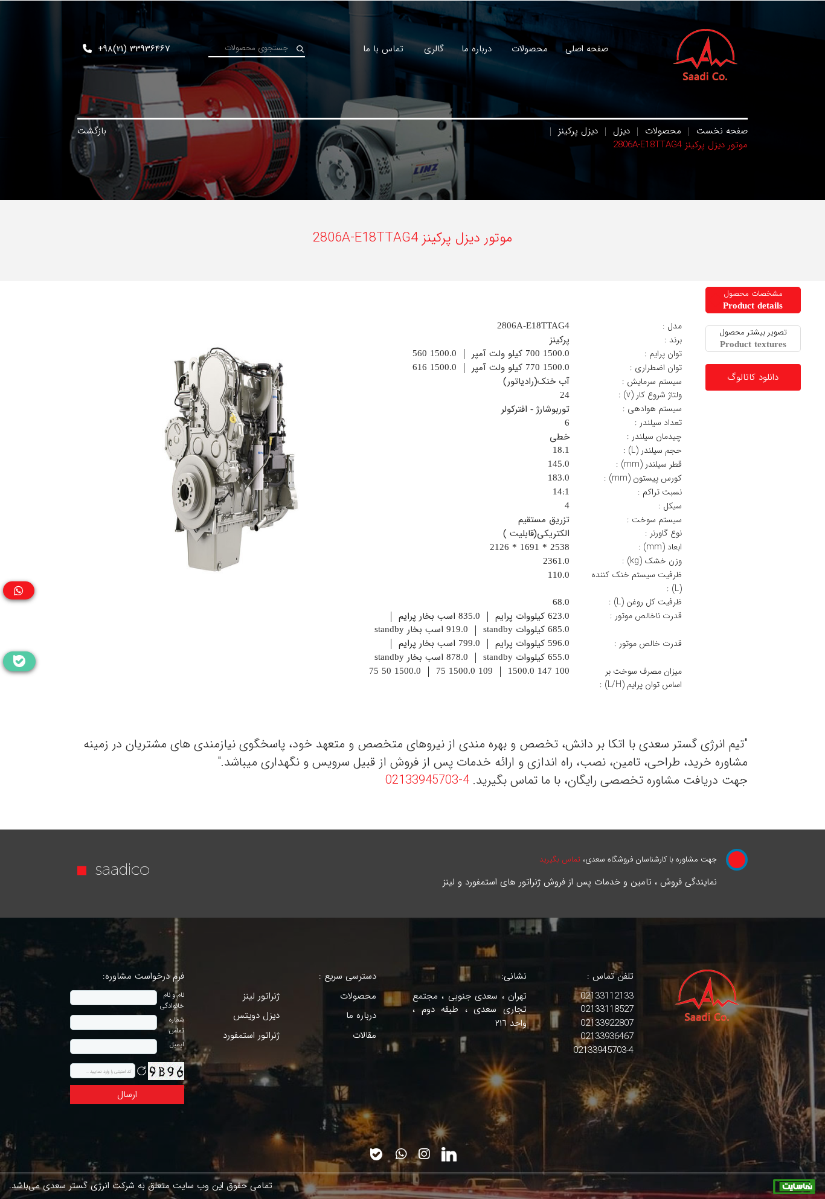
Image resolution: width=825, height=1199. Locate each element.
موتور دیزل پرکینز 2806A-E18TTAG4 (680, 145)
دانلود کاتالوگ (752, 377)
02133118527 (607, 1009)
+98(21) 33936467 (132, 49)
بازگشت (91, 131)
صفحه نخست (720, 131)
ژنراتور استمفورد (251, 1035)
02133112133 (607, 996)
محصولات (661, 131)
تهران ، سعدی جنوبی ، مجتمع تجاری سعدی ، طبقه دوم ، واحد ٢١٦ (469, 1010)
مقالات (364, 1035)
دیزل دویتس (256, 1015)
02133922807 (607, 1023)
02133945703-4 (427, 781)
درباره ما (361, 1015)
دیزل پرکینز (576, 131)
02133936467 (607, 1036)
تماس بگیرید (561, 859)
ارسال (127, 1094)
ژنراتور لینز (261, 996)
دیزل (620, 131)
